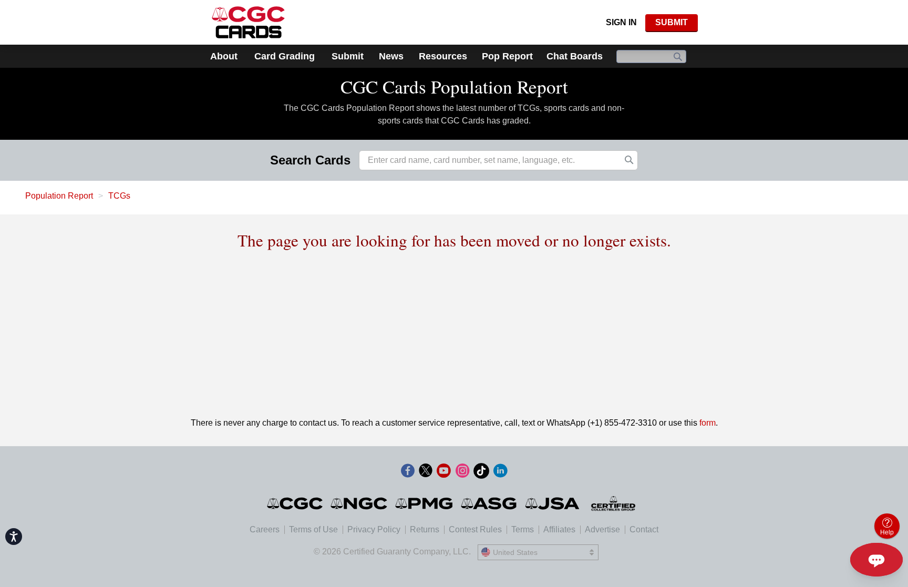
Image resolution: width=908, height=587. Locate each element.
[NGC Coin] (359, 503)
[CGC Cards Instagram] (462, 472)
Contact (644, 529)
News (391, 56)
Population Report (59, 195)
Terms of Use (313, 529)
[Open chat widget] (876, 559)
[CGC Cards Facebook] (408, 472)
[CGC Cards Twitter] (425, 472)
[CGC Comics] (295, 503)
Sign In (621, 22)
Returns (424, 529)
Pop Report (507, 56)
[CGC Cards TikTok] (481, 472)
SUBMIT (671, 22)
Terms (522, 529)
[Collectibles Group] (613, 503)
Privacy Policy (373, 529)
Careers (265, 529)
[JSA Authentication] (552, 503)
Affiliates (559, 529)
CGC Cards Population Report (454, 86)
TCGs (119, 195)
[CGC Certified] (248, 22)
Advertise (602, 529)
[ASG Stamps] (489, 503)
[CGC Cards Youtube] (443, 472)
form (707, 422)
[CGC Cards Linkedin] (500, 472)
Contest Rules (475, 529)
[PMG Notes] (425, 503)
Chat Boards (574, 56)
